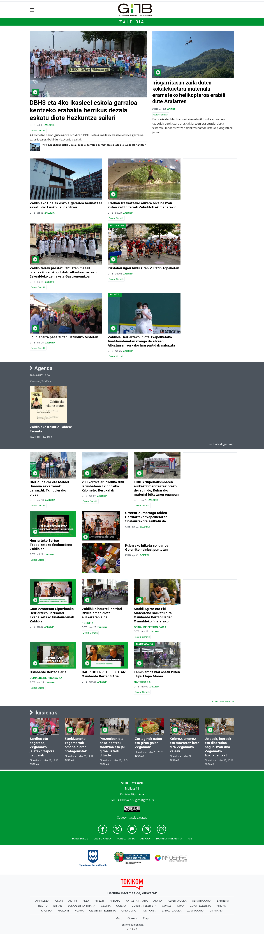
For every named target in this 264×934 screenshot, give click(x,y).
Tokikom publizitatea (132, 924)
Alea (86, 900)
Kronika (46, 910)
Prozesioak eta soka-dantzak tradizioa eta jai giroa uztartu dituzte (112, 747)
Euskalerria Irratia (81, 905)
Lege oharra (102, 838)
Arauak (145, 838)
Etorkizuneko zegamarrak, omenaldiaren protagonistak (76, 745)
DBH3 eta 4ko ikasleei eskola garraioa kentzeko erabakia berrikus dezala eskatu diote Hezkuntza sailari (83, 110)
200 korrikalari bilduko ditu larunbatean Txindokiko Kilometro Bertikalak (103, 486)
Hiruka (221, 905)
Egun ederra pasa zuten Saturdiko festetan (64, 337)
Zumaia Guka (195, 910)
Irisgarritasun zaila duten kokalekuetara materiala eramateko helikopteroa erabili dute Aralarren (188, 92)
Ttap (146, 918)
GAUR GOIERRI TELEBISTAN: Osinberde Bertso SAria (104, 674)
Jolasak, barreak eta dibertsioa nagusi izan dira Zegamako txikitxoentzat (218, 747)
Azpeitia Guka (177, 900)
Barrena (223, 900)
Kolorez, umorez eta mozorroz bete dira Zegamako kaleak (184, 745)
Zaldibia (132, 21)
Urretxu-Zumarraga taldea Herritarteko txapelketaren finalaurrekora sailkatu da (146, 517)
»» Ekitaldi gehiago (221, 444)
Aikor (59, 900)
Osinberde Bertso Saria (48, 672)
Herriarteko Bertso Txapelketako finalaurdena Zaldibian (51, 544)
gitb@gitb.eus (144, 800)
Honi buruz (80, 838)
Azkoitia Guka (201, 900)
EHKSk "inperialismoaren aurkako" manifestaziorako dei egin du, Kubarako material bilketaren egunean (156, 488)
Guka (180, 905)
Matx (119, 918)
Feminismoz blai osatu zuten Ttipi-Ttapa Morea (157, 674)
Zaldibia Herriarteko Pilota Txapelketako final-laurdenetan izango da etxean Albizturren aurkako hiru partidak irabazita (141, 341)
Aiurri (72, 900)
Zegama (34, 764)
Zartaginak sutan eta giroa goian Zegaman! (148, 743)
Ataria (157, 900)
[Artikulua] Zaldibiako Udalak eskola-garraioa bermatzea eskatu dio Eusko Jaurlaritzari (94, 144)
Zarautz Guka (171, 910)
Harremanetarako (169, 838)
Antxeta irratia (137, 900)
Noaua (79, 910)
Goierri (171, 109)
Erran (57, 905)
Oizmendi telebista (102, 910)
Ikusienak (45, 713)
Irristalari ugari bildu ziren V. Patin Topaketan (143, 268)
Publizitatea (126, 838)
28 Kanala (216, 910)
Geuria (105, 905)
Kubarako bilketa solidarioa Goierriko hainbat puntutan (146, 547)
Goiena (121, 905)
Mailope (63, 910)
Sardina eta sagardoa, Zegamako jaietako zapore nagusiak (42, 747)
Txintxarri (148, 910)
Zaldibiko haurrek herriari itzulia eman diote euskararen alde (102, 613)
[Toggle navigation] (32, 10)
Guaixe (166, 905)
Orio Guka (128, 910)
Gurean (132, 918)
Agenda (43, 368)
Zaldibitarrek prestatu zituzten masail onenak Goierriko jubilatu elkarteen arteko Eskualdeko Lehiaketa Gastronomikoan (63, 272)
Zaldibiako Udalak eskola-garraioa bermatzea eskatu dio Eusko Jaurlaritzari (66, 205)
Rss (190, 838)
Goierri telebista (144, 905)
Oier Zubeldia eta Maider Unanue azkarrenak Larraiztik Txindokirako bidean (49, 488)
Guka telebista (200, 905)
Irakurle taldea (41, 437)
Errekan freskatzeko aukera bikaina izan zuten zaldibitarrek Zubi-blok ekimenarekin (142, 205)
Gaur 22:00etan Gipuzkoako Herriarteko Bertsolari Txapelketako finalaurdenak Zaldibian (52, 615)
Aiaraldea (42, 900)
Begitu (43, 905)
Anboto (115, 900)
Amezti (99, 900)
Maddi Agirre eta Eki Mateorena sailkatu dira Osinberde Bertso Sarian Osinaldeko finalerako (153, 615)
